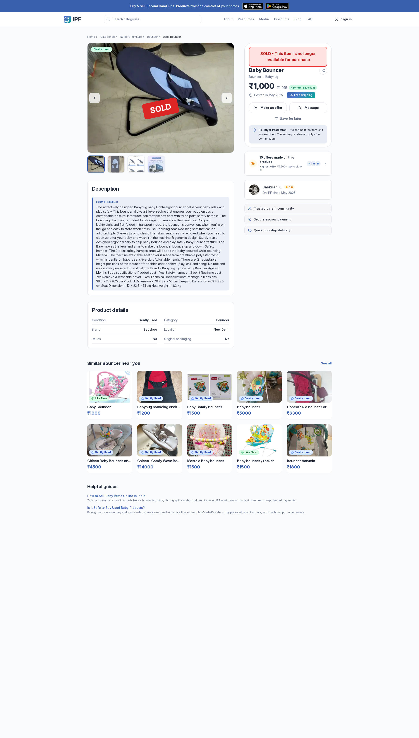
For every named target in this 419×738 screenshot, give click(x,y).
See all (326, 363)
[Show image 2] (116, 164)
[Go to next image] (227, 98)
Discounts (281, 19)
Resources (246, 19)
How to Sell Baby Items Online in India (116, 496)
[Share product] (323, 71)
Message (312, 107)
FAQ (309, 19)
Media (264, 19)
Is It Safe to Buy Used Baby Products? (116, 507)
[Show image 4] (156, 164)
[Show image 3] (136, 164)
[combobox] (152, 19)
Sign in (346, 19)
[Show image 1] (96, 164)
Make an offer (271, 107)
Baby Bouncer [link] (172, 36)
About (228, 19)
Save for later (290, 118)
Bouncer (152, 36)
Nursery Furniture (131, 36)
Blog (298, 19)
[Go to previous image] (94, 98)
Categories (107, 36)
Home (91, 36)
